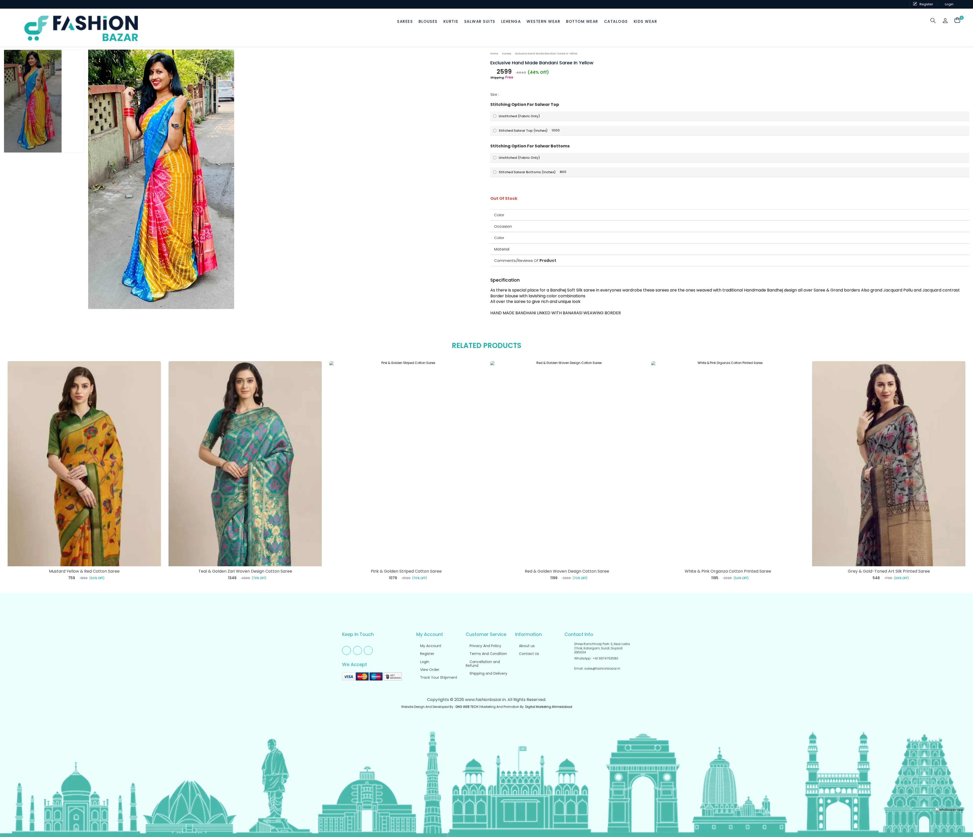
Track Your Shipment (438, 677)
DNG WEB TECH (467, 707)
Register (426, 653)
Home (494, 53)
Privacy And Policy (485, 645)
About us (526, 645)
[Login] (945, 21)
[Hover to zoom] (161, 179)
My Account (430, 645)
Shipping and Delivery (488, 673)
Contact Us (528, 653)
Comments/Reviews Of (525, 260)
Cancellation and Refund (483, 663)
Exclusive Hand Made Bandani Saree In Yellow (546, 53)
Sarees (506, 53)
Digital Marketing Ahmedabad (548, 707)
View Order (429, 669)
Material (501, 249)
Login (424, 661)
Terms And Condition (488, 653)
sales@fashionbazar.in (602, 668)
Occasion (503, 226)
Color (499, 215)
